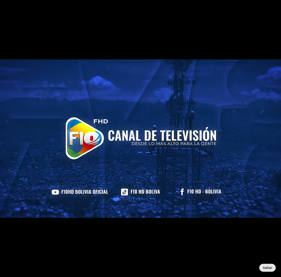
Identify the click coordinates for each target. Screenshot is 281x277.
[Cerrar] (58, 218)
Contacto (184, 16)
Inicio (77, 16)
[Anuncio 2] (141, 53)
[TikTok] (220, 236)
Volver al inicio (118, 134)
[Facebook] (195, 236)
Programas (158, 16)
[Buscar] (210, 16)
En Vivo (230, 16)
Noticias (133, 16)
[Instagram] (233, 236)
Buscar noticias (166, 134)
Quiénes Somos (104, 16)
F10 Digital (262, 16)
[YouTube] (207, 236)
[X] (245, 236)
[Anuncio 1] (139, 53)
